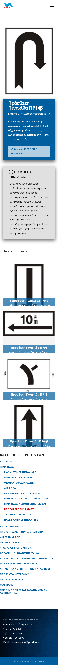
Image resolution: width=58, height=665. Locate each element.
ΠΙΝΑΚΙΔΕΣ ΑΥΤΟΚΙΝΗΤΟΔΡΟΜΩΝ (26, 498)
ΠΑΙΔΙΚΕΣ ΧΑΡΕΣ (10, 542)
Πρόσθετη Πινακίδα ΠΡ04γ (29, 301)
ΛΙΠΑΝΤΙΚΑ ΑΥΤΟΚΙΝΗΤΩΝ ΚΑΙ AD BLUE (25, 568)
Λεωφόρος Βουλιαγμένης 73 (18, 624)
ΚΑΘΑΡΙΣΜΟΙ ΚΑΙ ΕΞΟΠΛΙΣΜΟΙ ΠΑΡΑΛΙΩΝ (26, 558)
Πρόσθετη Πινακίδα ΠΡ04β (29, 441)
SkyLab (40, 661)
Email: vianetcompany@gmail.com (21, 642)
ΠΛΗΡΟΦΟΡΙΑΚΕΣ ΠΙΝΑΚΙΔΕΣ (22, 493)
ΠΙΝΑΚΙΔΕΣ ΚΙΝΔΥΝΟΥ (18, 477)
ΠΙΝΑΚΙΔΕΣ (7, 466)
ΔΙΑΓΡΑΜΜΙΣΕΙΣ (10, 537)
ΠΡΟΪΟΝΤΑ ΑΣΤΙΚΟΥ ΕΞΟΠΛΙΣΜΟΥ (22, 531)
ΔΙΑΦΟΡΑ (10, 488)
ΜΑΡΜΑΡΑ (6, 584)
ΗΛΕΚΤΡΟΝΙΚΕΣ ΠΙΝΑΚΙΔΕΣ (21, 519)
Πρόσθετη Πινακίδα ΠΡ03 (29, 347)
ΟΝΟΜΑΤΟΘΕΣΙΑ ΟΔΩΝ (19, 482)
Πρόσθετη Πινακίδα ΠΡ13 (29, 394)
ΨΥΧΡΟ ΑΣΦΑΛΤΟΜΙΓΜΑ (15, 547)
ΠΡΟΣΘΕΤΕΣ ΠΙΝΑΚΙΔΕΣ (19, 509)
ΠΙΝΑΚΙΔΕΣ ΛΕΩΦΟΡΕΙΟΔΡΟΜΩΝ (25, 503)
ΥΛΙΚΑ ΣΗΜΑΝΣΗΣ (11, 526)
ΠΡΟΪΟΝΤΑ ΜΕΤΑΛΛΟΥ (14, 574)
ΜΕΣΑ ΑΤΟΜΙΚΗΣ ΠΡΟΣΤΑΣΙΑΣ (19, 563)
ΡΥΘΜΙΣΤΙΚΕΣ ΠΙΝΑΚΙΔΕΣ (20, 472)
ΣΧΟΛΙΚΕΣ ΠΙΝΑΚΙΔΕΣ (17, 514)
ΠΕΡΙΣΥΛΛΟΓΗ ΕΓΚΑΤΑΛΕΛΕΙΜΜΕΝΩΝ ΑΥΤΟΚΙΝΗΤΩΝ (24, 591)
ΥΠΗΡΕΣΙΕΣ (7, 461)
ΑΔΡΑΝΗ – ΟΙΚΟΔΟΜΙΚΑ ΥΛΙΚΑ (19, 553)
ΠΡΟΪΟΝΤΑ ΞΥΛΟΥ (11, 579)
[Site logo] (8, 5)
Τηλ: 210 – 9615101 (13, 633)
